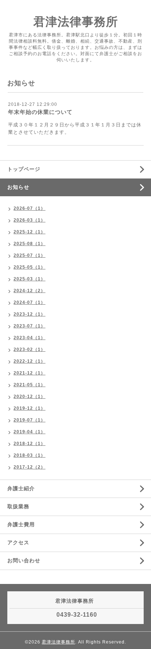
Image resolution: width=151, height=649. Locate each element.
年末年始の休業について (40, 112)
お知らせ (18, 187)
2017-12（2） (29, 467)
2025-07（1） (29, 255)
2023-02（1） (29, 349)
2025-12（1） (29, 231)
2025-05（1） (29, 267)
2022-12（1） (29, 361)
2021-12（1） (29, 373)
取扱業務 (18, 506)
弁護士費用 (21, 524)
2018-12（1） (29, 443)
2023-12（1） (29, 314)
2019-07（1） (29, 420)
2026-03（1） (29, 220)
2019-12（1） (29, 408)
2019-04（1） (29, 431)
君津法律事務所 (75, 21)
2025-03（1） (29, 279)
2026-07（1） (29, 208)
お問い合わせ (23, 560)
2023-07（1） (29, 326)
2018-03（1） (29, 455)
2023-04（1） (29, 337)
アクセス (18, 542)
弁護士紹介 (21, 488)
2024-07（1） (29, 302)
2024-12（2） (29, 290)
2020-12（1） (29, 396)
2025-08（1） (29, 243)
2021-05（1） (29, 384)
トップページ (23, 169)
